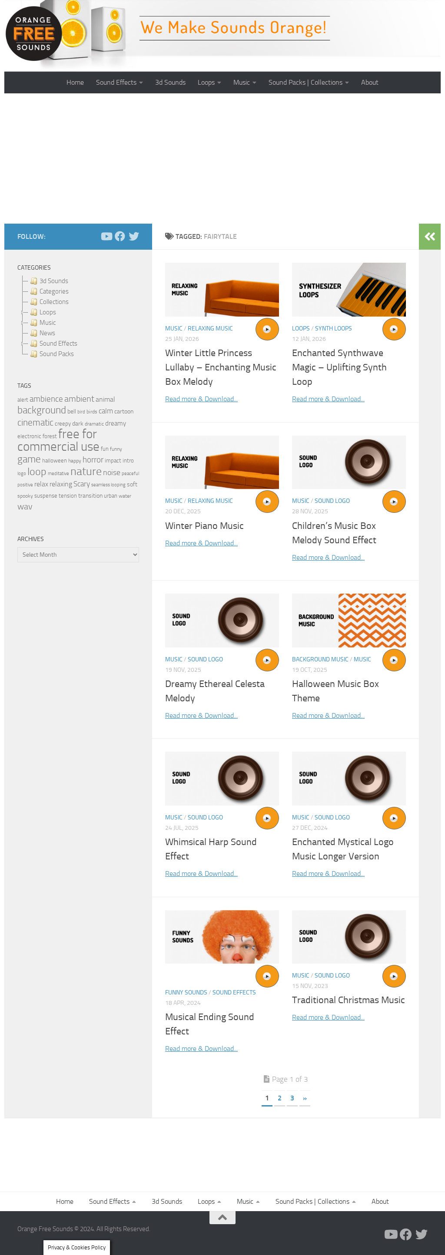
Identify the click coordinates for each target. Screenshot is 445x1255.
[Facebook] (120, 236)
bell (71, 411)
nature (86, 471)
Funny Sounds (186, 992)
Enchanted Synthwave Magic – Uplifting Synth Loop (339, 367)
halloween (54, 460)
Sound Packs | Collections (305, 82)
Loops (206, 82)
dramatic (94, 424)
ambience (46, 399)
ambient (79, 399)
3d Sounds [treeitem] (54, 281)
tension (68, 495)
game (29, 459)
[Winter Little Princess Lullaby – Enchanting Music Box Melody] (222, 290)
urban (110, 495)
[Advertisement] (222, 158)
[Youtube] (106, 236)
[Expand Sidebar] (430, 237)
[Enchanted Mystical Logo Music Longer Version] (349, 778)
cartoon (123, 411)
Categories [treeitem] (54, 291)
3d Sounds (170, 82)
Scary (81, 484)
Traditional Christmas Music (348, 1000)
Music (241, 82)
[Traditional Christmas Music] (349, 937)
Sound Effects (116, 82)
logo (21, 473)
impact (113, 460)
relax (41, 484)
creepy (63, 423)
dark (77, 423)
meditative (58, 473)
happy (74, 461)
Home (75, 82)
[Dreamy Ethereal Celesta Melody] (222, 620)
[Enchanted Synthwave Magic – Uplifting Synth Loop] (349, 290)
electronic (29, 436)
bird (81, 412)
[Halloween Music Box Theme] (349, 620)
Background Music (320, 659)
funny (116, 449)
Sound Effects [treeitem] (58, 343)
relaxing (61, 484)
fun (105, 449)
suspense (45, 495)
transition (90, 495)
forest (50, 436)
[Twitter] (134, 236)
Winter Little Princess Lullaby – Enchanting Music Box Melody (220, 367)
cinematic (35, 422)
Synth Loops (333, 328)
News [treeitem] (47, 333)
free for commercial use (58, 440)
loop (36, 471)
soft (132, 484)
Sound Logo (332, 501)
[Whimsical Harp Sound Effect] (222, 778)
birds (91, 412)
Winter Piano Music (204, 526)
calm (106, 411)
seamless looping (108, 485)
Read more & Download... (201, 399)
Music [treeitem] (48, 323)
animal (105, 399)
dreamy (115, 423)
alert (22, 399)
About (370, 82)
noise (111, 472)
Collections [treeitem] (54, 302)
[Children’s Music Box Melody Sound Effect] (349, 462)
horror (93, 460)
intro (128, 460)
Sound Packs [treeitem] (57, 354)
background (41, 410)
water (125, 496)
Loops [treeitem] (48, 312)
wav (25, 506)
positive (25, 485)
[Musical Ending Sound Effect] (222, 937)
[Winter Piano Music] (222, 462)
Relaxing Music (210, 328)
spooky (25, 496)
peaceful (130, 473)
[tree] (78, 317)
